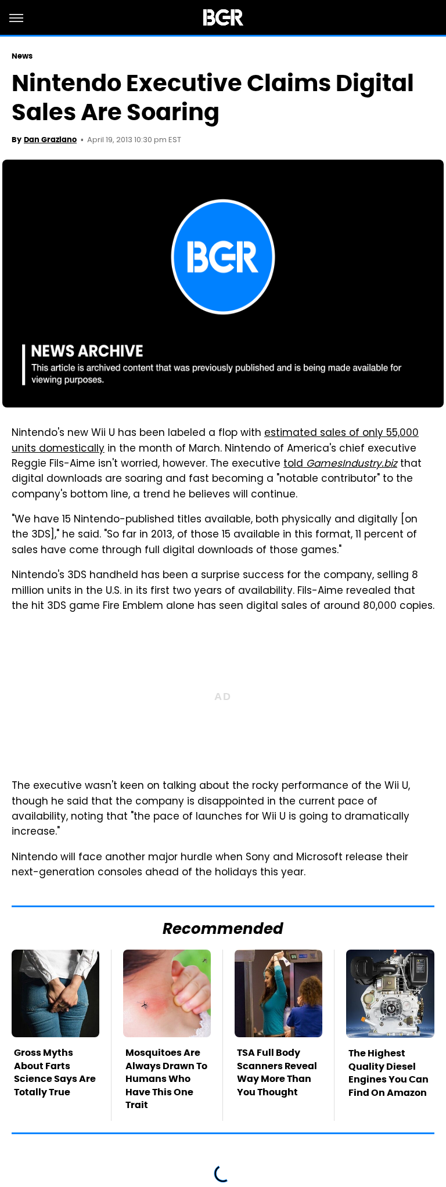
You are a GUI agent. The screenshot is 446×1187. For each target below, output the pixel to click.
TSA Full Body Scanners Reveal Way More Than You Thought (277, 1072)
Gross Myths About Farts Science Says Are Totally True (55, 1072)
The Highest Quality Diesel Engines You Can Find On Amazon (388, 1072)
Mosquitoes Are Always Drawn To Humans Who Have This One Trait (166, 1079)
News (22, 56)
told (340, 464)
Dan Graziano (50, 140)
